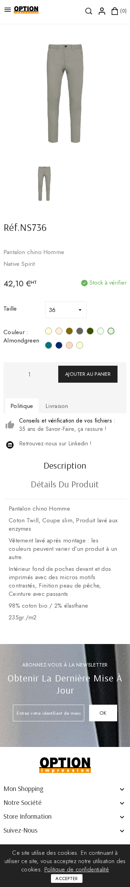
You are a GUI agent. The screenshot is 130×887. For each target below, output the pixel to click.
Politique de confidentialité (76, 869)
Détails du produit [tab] (65, 485)
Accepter (66, 878)
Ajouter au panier (88, 374)
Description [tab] (65, 466)
